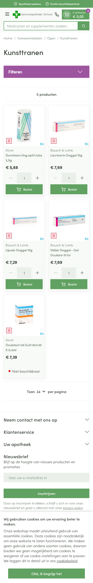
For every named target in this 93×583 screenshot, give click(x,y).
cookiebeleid (67, 560)
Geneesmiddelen (29, 38)
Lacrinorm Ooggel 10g (66, 155)
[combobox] (41, 25)
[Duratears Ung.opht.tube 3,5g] (24, 125)
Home (8, 38)
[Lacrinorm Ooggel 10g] (69, 125)
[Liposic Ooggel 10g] (24, 220)
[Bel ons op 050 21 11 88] (57, 14)
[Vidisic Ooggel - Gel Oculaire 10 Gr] (69, 220)
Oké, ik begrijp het (46, 573)
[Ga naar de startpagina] (33, 14)
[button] (46, 72)
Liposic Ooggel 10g (19, 250)
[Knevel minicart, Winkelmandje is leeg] (67, 14)
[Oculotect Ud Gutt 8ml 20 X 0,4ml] (24, 315)
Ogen (51, 38)
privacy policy (73, 507)
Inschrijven (46, 493)
